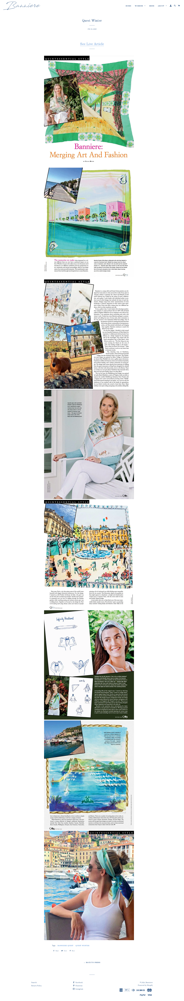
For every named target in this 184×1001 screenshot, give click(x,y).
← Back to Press (92, 962)
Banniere (149, 982)
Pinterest (78, 986)
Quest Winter (82, 946)
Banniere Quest (65, 946)
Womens (139, 6)
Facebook (79, 982)
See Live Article (92, 44)
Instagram (79, 989)
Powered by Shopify (145, 985)
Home (128, 6)
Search (34, 982)
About (161, 6)
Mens (151, 6)
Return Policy (36, 986)
